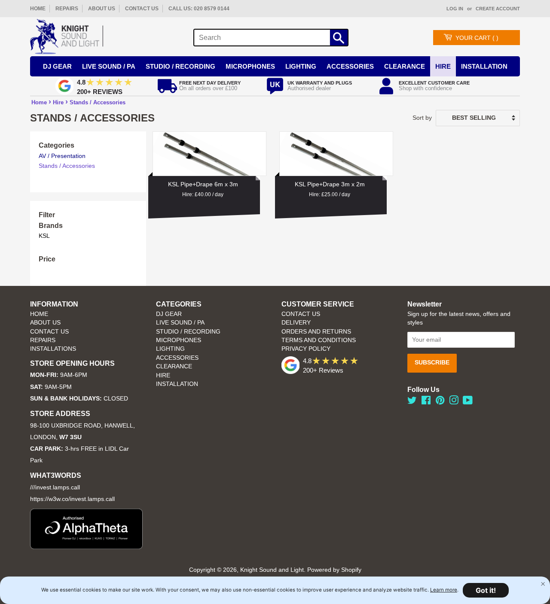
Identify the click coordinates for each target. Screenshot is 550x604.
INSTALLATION (484, 66)
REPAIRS (66, 9)
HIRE (163, 375)
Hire (443, 66)
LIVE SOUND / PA (180, 322)
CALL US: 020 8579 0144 (198, 9)
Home (39, 102)
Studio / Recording (180, 66)
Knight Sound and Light (272, 570)
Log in (454, 8)
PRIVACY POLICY (305, 349)
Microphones (250, 66)
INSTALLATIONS (53, 349)
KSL (44, 235)
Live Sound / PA (108, 66)
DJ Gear (57, 66)
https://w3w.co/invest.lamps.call (72, 499)
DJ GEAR (169, 314)
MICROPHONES (178, 340)
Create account (498, 8)
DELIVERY (296, 322)
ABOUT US (101, 9)
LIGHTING (170, 349)
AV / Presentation (62, 155)
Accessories (350, 66)
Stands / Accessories (97, 102)
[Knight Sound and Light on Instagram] (453, 402)
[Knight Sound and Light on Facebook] (426, 402)
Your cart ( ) (476, 37)
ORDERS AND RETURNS (316, 331)
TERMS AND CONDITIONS (318, 340)
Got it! (486, 590)
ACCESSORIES (177, 358)
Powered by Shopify (334, 570)
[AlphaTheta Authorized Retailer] (86, 546)
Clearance (404, 66)
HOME (38, 9)
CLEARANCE (174, 366)
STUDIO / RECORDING (188, 331)
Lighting (300, 66)
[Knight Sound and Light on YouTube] (468, 402)
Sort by (422, 117)
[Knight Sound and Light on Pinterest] (440, 402)
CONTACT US (142, 9)
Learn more (443, 590)
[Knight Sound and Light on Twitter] (412, 402)
